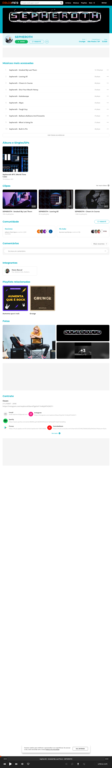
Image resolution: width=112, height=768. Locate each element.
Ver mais (55, 433)
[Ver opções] (47, 41)
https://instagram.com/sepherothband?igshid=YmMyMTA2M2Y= (28, 406)
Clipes (6, 185)
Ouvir (22, 41)
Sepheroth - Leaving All (18, 77)
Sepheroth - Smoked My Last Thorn (23, 70)
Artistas (68, 3)
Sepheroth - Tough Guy (18, 109)
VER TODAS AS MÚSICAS (56, 135)
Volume (22, 764)
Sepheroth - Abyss (16, 103)
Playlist (84, 764)
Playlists (84, 3)
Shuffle (66, 764)
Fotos (6, 321)
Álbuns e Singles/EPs (16, 142)
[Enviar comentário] (105, 251)
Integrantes (10, 262)
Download (78, 764)
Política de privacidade (52, 749)
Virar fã (37, 41)
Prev (5, 764)
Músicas (76, 3)
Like (28, 764)
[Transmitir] (90, 764)
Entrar (104, 3)
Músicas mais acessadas (18, 63)
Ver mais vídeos (101, 185)
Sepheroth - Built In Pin (18, 129)
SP (99, 41)
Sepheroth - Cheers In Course (21, 83)
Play (10, 764)
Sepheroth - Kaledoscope (19, 96)
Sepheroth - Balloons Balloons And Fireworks (27, 116)
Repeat (72, 764)
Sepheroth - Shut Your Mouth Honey (23, 90)
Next (16, 764)
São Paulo (92, 41)
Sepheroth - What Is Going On (21, 122)
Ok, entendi (80, 749)
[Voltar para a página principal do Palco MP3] (11, 3)
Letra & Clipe (102, 764)
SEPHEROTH (24, 37)
